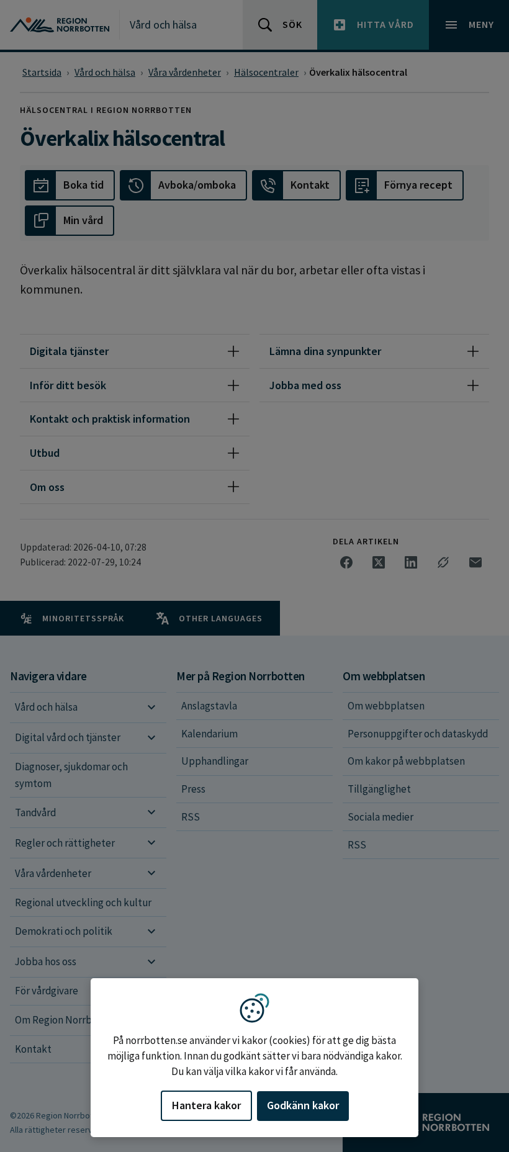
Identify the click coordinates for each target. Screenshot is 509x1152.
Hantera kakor (206, 1105)
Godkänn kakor (303, 1105)
